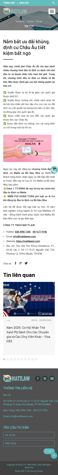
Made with (19, 471)
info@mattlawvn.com (24, 236)
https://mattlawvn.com (28, 241)
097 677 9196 (40, 231)
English (24, 3)
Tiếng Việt (9, 3)
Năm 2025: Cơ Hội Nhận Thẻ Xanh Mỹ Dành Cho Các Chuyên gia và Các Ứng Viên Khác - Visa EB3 (28, 334)
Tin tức (30, 21)
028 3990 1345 (22, 231)
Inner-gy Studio (36, 471)
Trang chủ (20, 21)
